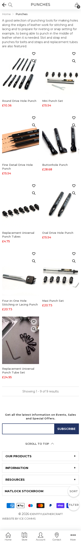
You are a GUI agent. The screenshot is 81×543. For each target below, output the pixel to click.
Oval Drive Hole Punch (57, 232)
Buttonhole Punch (55, 164)
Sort (74, 491)
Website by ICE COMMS (19, 518)
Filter (74, 504)
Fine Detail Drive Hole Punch (17, 166)
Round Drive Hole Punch (19, 100)
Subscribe (66, 429)
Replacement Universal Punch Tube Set (18, 370)
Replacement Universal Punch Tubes (18, 234)
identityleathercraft (46, 514)
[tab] (40, 456)
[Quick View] (34, 61)
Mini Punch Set (52, 100)
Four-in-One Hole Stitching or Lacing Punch (20, 302)
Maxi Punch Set (53, 300)
